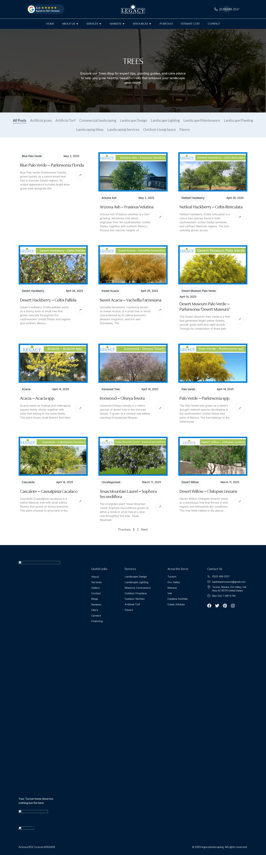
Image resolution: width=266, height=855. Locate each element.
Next (144, 529)
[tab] (19, 120)
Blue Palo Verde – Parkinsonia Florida (52, 165)
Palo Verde (188, 389)
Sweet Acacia (110, 291)
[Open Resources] (150, 24)
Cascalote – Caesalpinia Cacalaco (48, 491)
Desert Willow (190, 482)
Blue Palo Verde (32, 156)
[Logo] (133, 9)
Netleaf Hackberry (192, 197)
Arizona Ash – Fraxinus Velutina (126, 207)
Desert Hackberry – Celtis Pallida (48, 300)
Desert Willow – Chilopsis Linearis (208, 491)
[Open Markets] (123, 24)
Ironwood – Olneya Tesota (122, 398)
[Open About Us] (77, 24)
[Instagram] (233, 606)
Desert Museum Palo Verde (198, 291)
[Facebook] (209, 606)
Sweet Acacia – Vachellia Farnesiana (130, 300)
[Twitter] (217, 606)
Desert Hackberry (33, 291)
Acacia (26, 389)
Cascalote (28, 482)
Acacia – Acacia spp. (37, 398)
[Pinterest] (225, 606)
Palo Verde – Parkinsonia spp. (204, 398)
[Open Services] (100, 24)
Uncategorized (111, 482)
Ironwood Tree (111, 389)
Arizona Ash (109, 197)
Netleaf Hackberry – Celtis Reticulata (211, 207)
